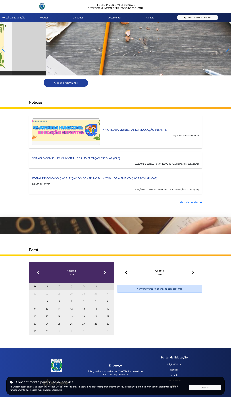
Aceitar (205, 387)
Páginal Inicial (174, 364)
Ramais (150, 17)
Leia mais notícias (189, 202)
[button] (3, 49)
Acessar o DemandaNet (200, 17)
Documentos (114, 17)
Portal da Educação (13, 17)
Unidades (78, 17)
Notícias (44, 17)
